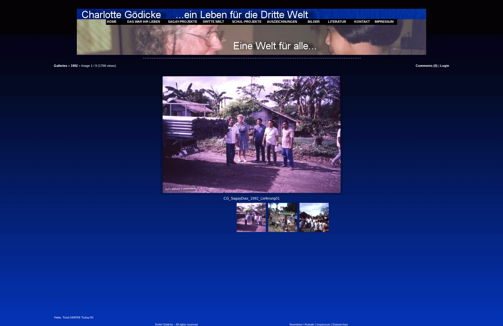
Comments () (427, 65)
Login (444, 65)
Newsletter (296, 324)
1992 (74, 65)
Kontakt (309, 324)
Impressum (323, 324)
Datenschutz (340, 324)
